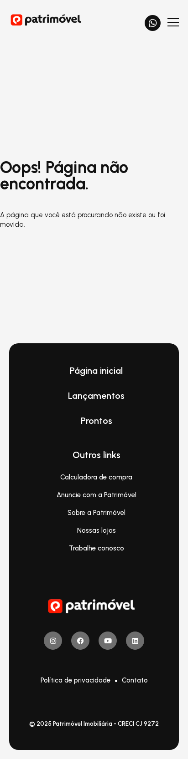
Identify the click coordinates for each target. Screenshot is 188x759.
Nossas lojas (96, 530)
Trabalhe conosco (96, 548)
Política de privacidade (75, 680)
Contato (135, 680)
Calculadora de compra (96, 477)
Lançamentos (96, 395)
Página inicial (96, 370)
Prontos (96, 420)
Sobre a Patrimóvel (96, 513)
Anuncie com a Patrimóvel (96, 495)
